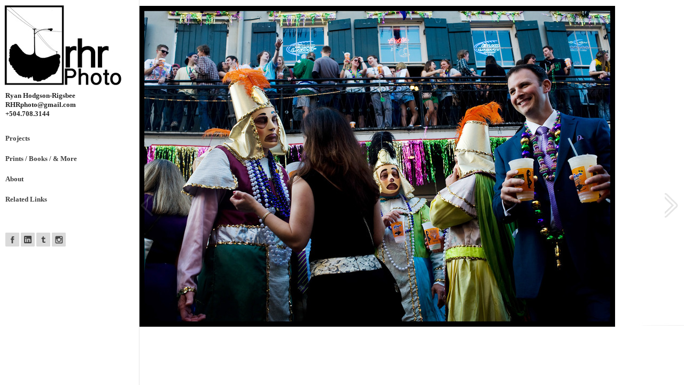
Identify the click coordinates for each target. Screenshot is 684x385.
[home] (72, 45)
